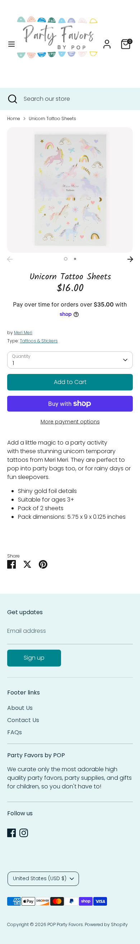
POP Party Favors (65, 924)
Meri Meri (23, 332)
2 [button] (75, 259)
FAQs (14, 732)
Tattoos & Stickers (39, 341)
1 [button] (65, 259)
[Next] (130, 259)
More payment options (70, 421)
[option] (70, 190)
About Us (20, 708)
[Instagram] (23, 833)
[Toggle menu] (8, 44)
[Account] (107, 41)
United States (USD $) (39, 878)
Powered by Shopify (106, 924)
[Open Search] (11, 98)
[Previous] (10, 259)
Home (13, 118)
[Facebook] (11, 833)
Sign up (34, 658)
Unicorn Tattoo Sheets (52, 118)
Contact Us (23, 720)
